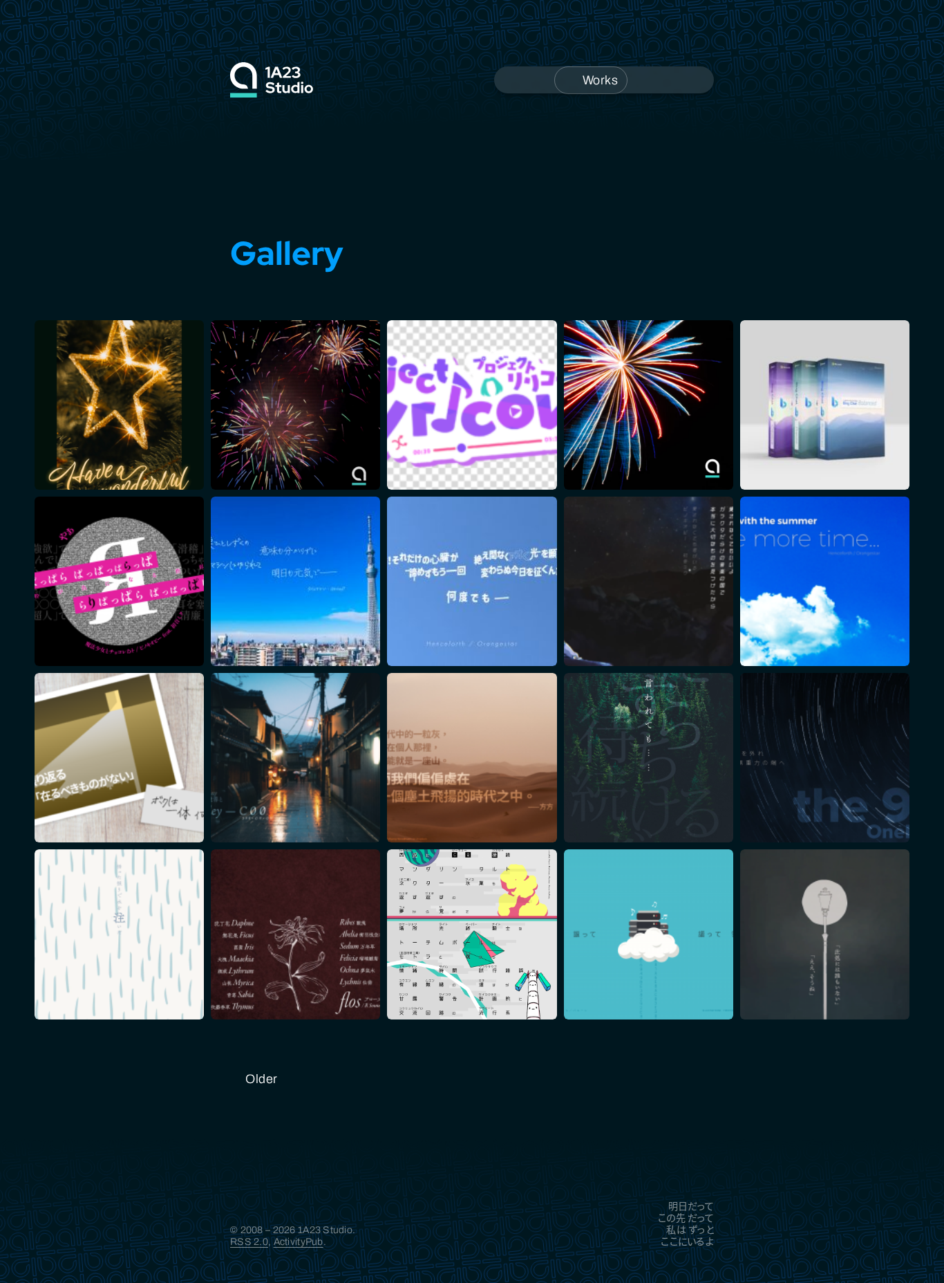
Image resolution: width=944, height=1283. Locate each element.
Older (261, 1079)
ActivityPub (298, 1242)
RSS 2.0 (249, 1242)
